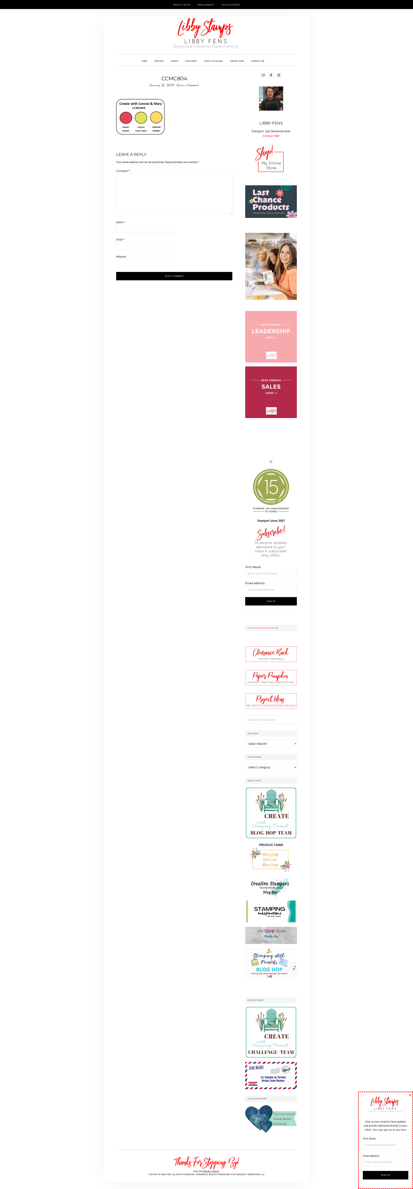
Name (120, 222)
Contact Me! (271, 136)
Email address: (255, 583)
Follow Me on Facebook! (263, 628)
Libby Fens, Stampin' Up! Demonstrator (206, 35)
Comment (123, 171)
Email (120, 239)
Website (121, 256)
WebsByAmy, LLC (256, 1174)
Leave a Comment (187, 85)
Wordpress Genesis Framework (213, 1174)
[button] (271, 58)
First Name (253, 567)
